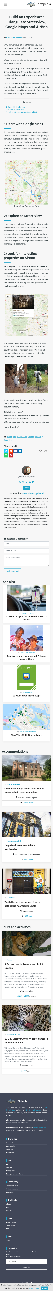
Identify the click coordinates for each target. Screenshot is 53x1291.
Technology (39, 437)
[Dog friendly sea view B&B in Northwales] (26, 824)
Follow (26, 488)
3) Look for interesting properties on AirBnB (21, 112)
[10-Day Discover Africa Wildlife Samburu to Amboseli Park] (26, 1018)
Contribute (10, 1143)
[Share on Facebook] (15, 451)
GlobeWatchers (27, 692)
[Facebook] (33, 482)
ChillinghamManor (13, 784)
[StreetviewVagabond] (26, 470)
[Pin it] (11, 455)
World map (10, 1149)
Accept (44, 1288)
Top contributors (12, 1186)
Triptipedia (43, 4)
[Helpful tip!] (46, 451)
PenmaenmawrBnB (14, 841)
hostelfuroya (11, 898)
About (8, 1204)
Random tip (10, 1152)
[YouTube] (30, 482)
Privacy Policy (34, 1288)
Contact (9, 1210)
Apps (14, 437)
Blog (7, 1207)
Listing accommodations (14, 1174)
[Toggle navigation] (5, 4)
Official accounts (12, 1189)
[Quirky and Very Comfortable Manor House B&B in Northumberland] (26, 768)
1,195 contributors (33, 1110)
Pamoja (9, 960)
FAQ (7, 1164)
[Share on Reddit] (11, 451)
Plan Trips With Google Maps (26, 735)
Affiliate (9, 1167)
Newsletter (10, 1192)
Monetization (10, 1146)
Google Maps (22, 437)
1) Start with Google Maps (15, 107)
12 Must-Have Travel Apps (26, 696)
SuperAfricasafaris (13, 1034)
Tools (8, 1240)
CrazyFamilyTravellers (27, 653)
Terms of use (10, 1225)
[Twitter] (26, 482)
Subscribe (26, 1267)
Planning (31, 437)
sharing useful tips (39, 1128)
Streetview (8, 440)
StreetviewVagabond (14, 37)
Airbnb (9, 437)
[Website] (20, 482)
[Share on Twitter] (6, 451)
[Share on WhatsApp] (6, 455)
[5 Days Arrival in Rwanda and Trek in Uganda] (26, 943)
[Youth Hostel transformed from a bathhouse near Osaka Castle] (26, 881)
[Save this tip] (40, 451)
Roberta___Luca (28, 613)
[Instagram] (23, 482)
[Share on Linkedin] (20, 451)
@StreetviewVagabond (26, 477)
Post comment (12, 571)
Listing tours (10, 1171)
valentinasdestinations (28, 732)
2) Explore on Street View (15, 110)
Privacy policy (11, 1222)
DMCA (8, 1229)
